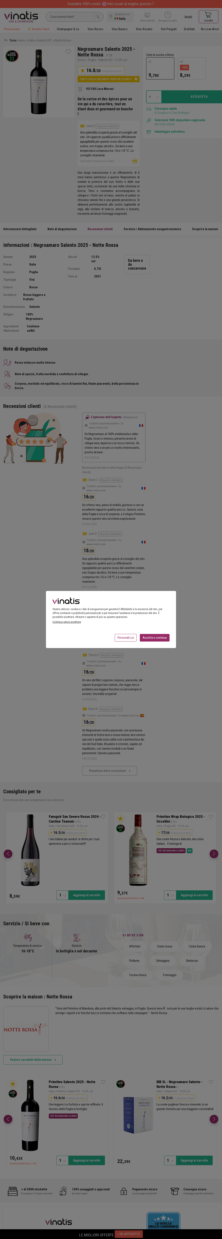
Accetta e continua (155, 638)
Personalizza (126, 638)
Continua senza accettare (66, 622)
